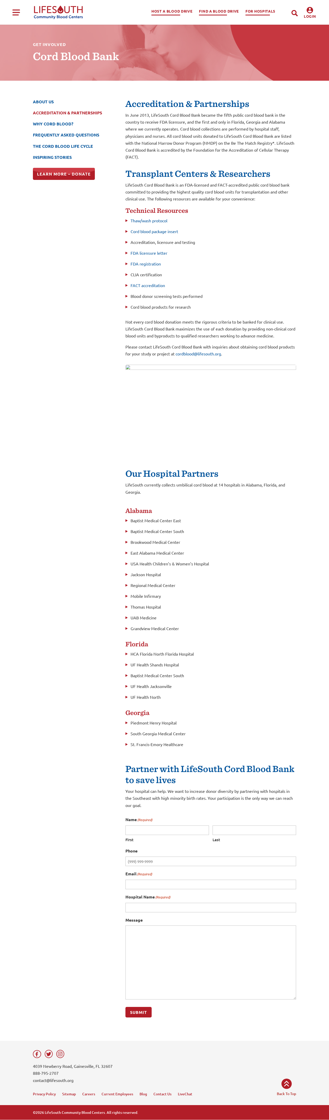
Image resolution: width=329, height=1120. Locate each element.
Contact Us (162, 1093)
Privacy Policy (44, 1093)
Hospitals (310, 40)
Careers (88, 1093)
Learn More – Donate (64, 174)
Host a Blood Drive (172, 11)
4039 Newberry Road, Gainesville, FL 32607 (73, 1066)
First (129, 839)
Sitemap (69, 1093)
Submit (138, 1012)
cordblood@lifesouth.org (198, 353)
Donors (310, 31)
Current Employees (117, 1093)
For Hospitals (260, 11)
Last (216, 839)
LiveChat (185, 1093)
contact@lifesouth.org (53, 1080)
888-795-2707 (46, 1073)
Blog (143, 1093)
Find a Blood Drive (219, 11)
